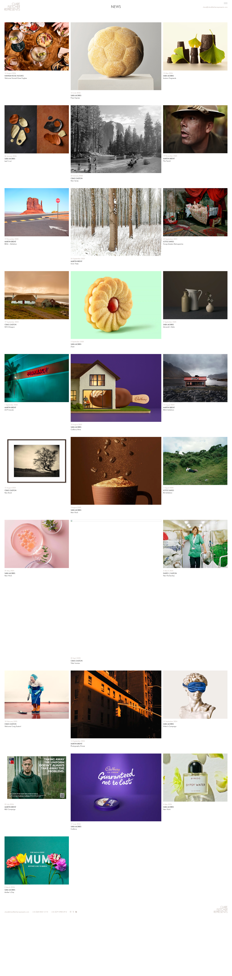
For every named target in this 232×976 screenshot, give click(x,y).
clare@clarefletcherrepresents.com (215, 7)
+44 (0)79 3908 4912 (59, 912)
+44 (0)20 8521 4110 (40, 912)
